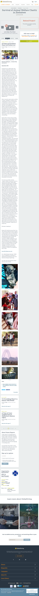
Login (35, 1)
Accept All (32, 589)
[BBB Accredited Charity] (20, 586)
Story (3, 38)
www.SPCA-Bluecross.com (7, 251)
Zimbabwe (20, 8)
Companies (23, 4)
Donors (3, 564)
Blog (32, 4)
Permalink (16, 392)
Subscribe (27, 539)
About (13, 4)
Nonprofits (17, 4)
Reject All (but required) (32, 592)
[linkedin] (25, 559)
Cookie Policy (9, 592)
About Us (3, 575)
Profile (7, 485)
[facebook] (13, 559)
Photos (12, 38)
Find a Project (29, 41)
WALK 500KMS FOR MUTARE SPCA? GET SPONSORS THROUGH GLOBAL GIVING (10, 385)
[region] (19, 592)
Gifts (37, 4)
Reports (7, 38)
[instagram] (19, 559)
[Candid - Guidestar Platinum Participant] (15, 586)
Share (16, 38)
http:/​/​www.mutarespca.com (5, 482)
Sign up (5, 463)
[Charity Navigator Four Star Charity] (12, 586)
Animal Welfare (14, 8)
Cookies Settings (32, 594)
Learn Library (5, 578)
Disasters (28, 4)
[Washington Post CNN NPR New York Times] (19, 583)
